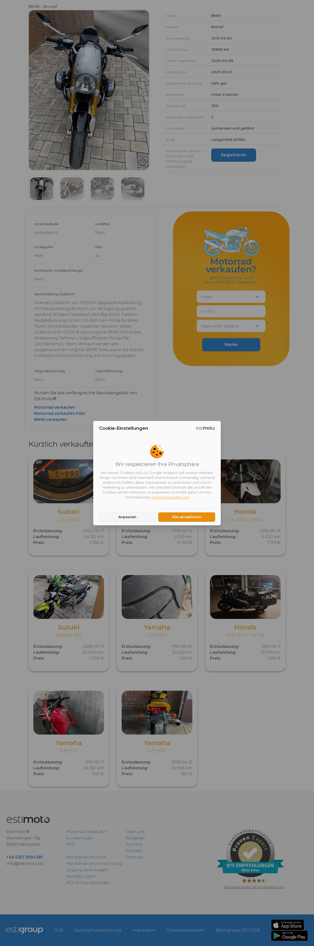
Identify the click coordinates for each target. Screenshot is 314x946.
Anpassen (127, 517)
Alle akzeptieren (186, 517)
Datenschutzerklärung (170, 497)
